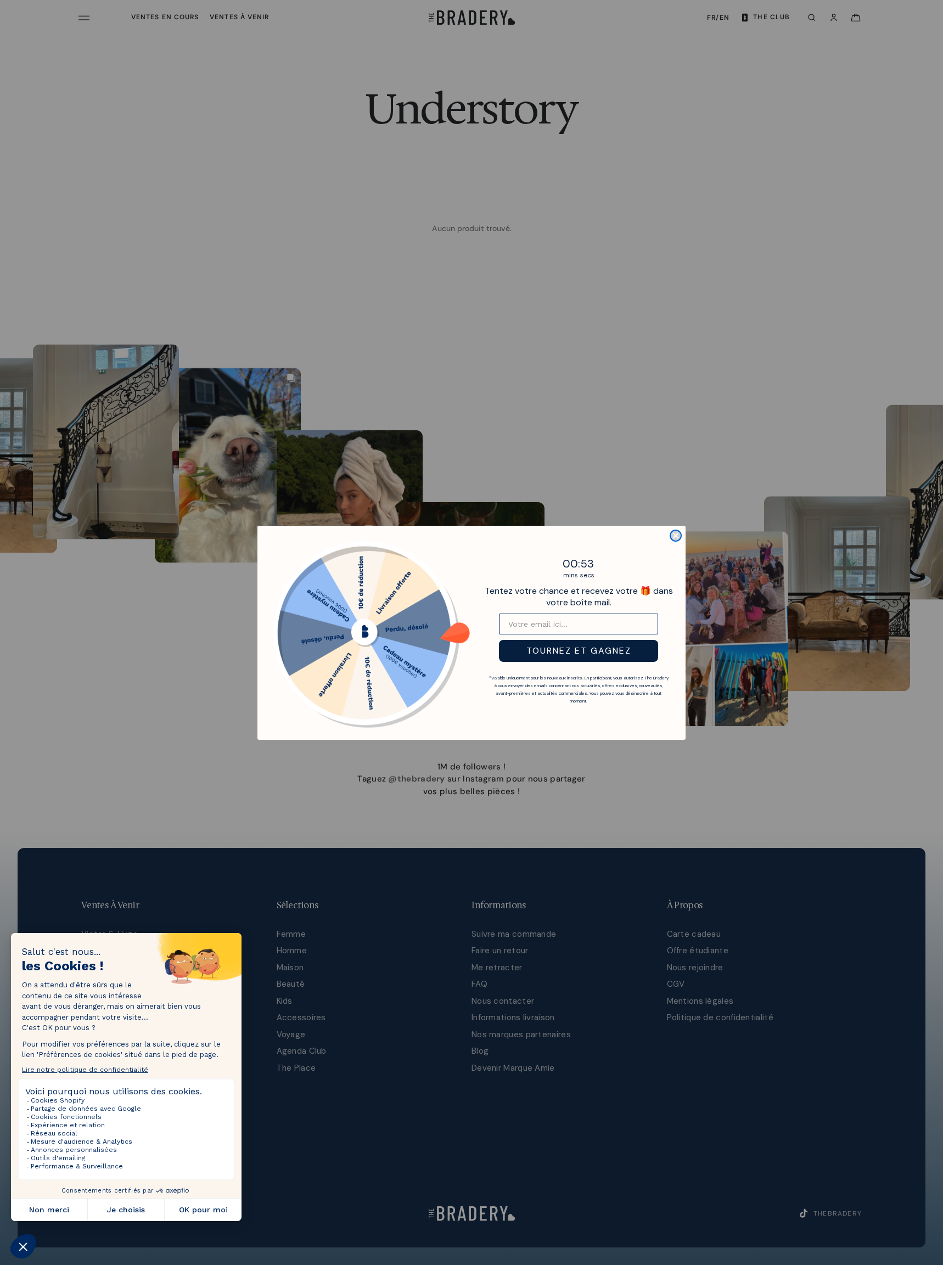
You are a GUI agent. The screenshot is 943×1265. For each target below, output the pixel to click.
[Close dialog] (675, 535)
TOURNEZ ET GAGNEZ (578, 650)
